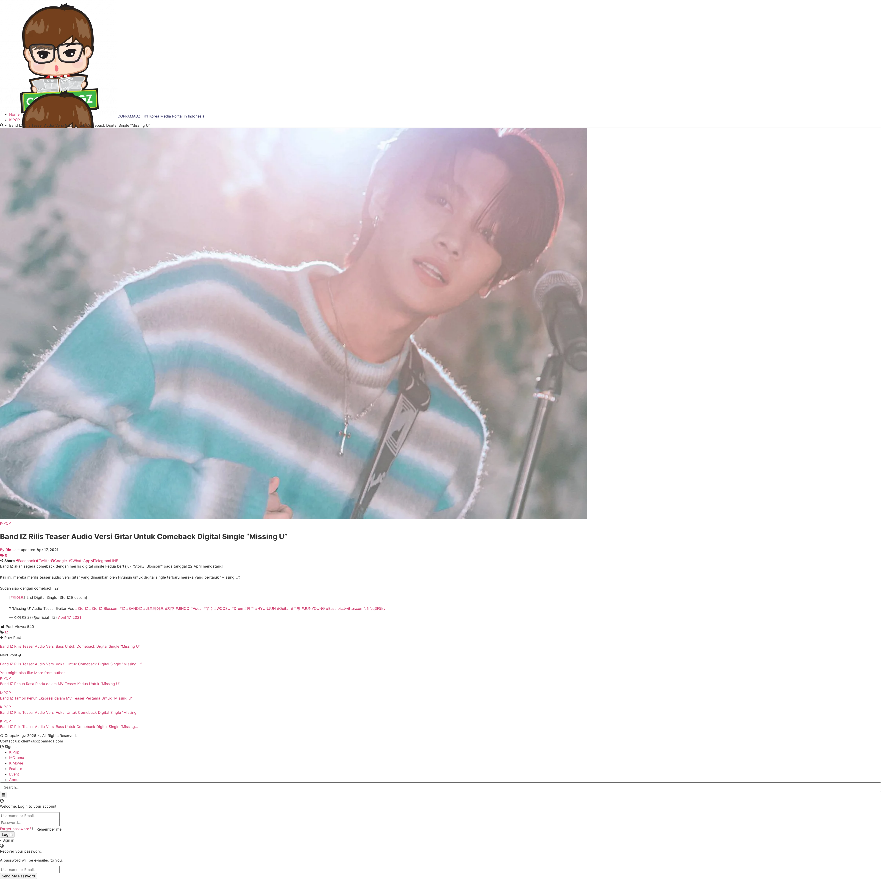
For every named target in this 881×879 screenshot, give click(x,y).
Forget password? (15, 828)
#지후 (170, 608)
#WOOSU (222, 608)
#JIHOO (182, 608)
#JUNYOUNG (313, 608)
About (14, 779)
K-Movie (16, 763)
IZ (6, 632)
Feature (15, 768)
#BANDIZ (134, 608)
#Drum (237, 608)
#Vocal (196, 608)
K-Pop (14, 752)
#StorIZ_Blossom (103, 608)
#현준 (249, 608)
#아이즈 (17, 597)
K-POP (5, 523)
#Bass (331, 608)
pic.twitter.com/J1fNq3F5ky (361, 608)
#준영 (296, 608)
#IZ (122, 608)
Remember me (48, 829)
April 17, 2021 (69, 617)
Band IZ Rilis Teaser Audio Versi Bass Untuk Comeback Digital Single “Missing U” (70, 646)
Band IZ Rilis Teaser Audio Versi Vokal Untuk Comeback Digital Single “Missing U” (71, 664)
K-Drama (16, 757)
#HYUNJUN (265, 608)
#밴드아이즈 (153, 608)
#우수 (208, 608)
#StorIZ (81, 608)
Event (14, 774)
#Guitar (283, 608)
